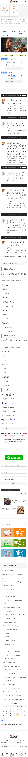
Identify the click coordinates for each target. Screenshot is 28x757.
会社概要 (7, 740)
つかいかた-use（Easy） (9, 603)
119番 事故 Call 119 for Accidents (14, 699)
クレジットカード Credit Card (12, 655)
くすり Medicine (8, 680)
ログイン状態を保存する (9, 479)
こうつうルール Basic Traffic (12, 596)
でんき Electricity (9, 636)
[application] (14, 95)
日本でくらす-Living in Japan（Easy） (11, 582)
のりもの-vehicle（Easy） (10, 662)
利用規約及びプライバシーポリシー (7, 743)
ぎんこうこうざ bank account (12, 651)
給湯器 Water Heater (10, 622)
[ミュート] (20, 95)
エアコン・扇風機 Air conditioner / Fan (15, 615)
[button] (25, 524)
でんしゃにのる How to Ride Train (13, 670)
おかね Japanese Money (10, 648)
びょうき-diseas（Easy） (10, 673)
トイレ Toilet (7, 611)
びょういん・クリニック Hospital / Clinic (15, 677)
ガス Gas (6, 633)
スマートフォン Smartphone (12, 640)
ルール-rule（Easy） (8, 585)
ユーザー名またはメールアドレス (10, 465)
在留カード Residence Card (12, 688)
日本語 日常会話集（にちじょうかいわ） (11, 490)
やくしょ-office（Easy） (9, 684)
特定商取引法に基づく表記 (20, 746)
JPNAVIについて (21, 742)
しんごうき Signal (9, 593)
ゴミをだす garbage (9, 589)
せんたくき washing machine (12, 607)
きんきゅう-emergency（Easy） (11, 691)
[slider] (24, 95)
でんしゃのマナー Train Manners (13, 600)
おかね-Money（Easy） (9, 644)
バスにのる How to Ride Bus (12, 666)
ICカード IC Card (9, 658)
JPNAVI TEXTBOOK (7, 570)
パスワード (4, 472)
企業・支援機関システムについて (7, 747)
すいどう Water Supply (10, 629)
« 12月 (3, 720)
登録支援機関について (20, 740)
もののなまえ (5, 578)
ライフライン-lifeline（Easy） (11, 625)
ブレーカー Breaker (10, 618)
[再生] (3, 95)
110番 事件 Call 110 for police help (14, 695)
